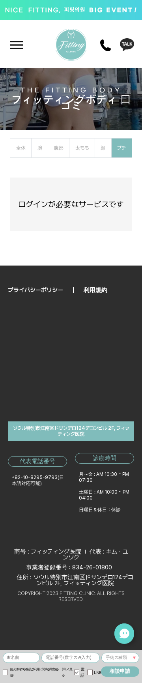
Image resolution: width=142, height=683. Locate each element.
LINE (97, 672)
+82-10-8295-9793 (35, 477)
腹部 (59, 148)
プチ (121, 148)
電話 (82, 672)
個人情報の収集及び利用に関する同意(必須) (41, 672)
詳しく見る (67, 672)
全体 (21, 148)
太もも (82, 148)
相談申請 (120, 671)
